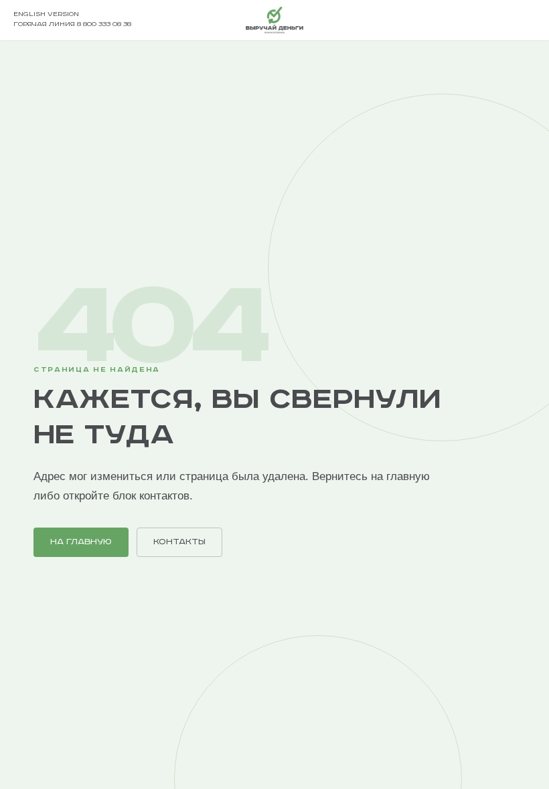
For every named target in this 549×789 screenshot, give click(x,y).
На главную (81, 542)
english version (46, 14)
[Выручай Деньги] (274, 20)
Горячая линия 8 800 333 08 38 (72, 24)
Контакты (179, 542)
